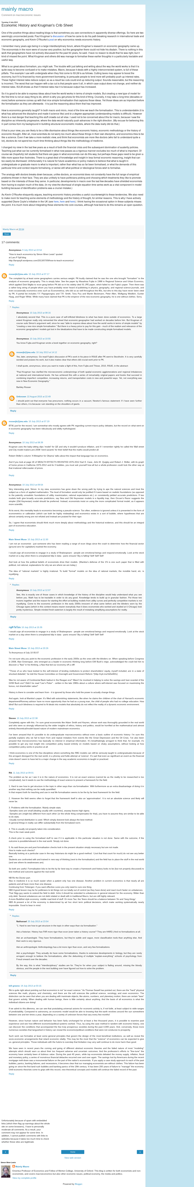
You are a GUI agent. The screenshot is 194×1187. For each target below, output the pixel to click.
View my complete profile (24, 1178)
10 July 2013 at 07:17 (39, 274)
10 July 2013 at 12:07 (40, 590)
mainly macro (17, 9)
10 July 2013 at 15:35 (32, 627)
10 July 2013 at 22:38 (27, 718)
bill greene (14, 986)
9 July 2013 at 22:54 (32, 250)
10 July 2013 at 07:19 (39, 421)
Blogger (78, 1184)
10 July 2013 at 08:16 (40, 313)
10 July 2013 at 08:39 (32, 442)
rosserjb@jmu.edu (18, 274)
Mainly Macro (22, 1166)
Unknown (21, 396)
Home (72, 1152)
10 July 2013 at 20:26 (38, 648)
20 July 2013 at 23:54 (38, 921)
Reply (11, 264)
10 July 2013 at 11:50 (38, 539)
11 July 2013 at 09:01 (23, 773)
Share (6, 234)
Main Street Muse (18, 539)
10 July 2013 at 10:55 (40, 338)
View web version (72, 1158)
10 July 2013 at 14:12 (46, 352)
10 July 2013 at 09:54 (32, 484)
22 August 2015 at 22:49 (39, 396)
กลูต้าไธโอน (15, 627)
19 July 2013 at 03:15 (31, 986)
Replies (15, 307)
